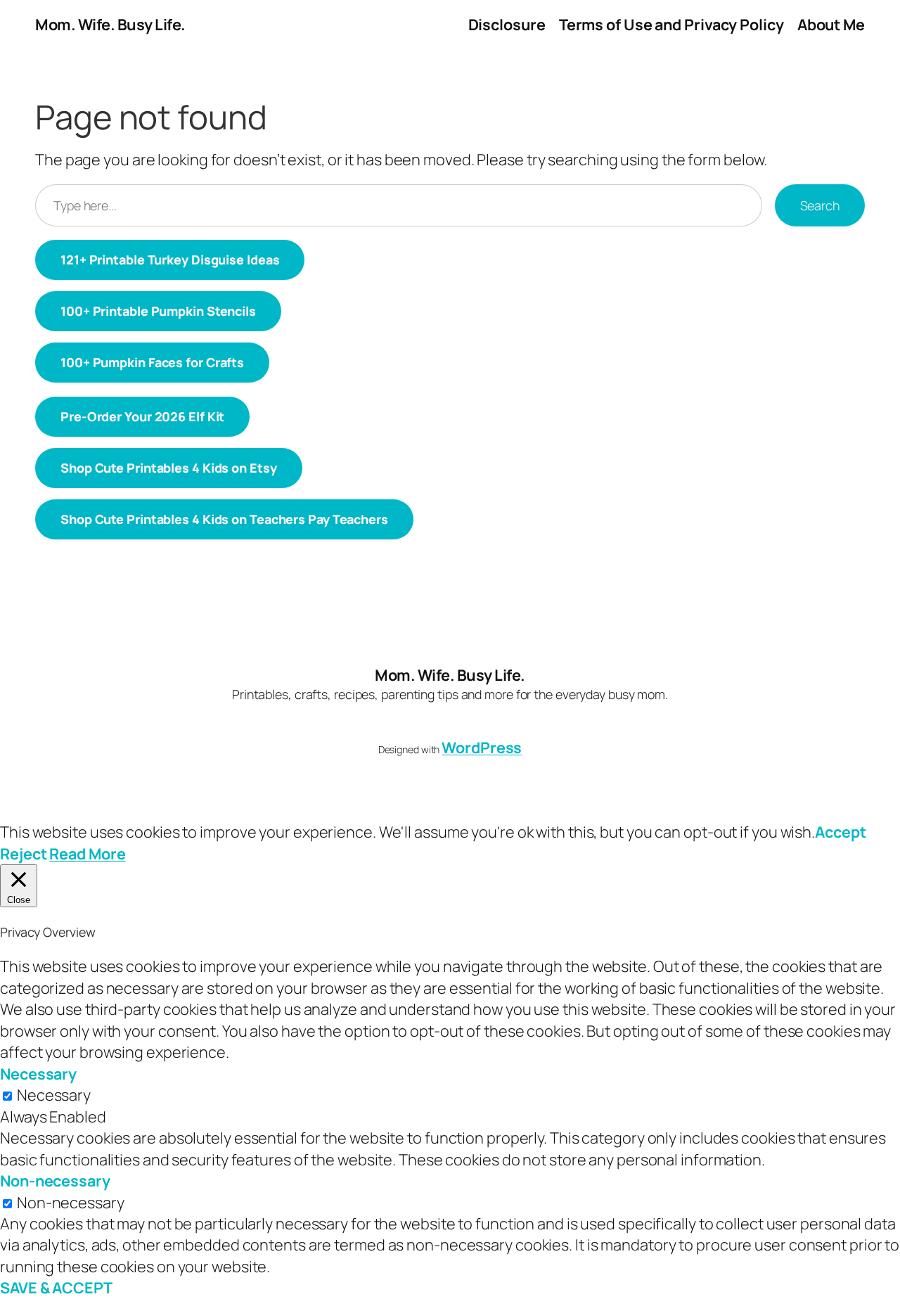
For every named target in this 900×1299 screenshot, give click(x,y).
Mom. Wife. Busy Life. (110, 24)
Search (820, 205)
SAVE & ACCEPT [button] (56, 1287)
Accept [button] (840, 831)
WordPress (482, 747)
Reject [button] (23, 853)
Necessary (54, 1095)
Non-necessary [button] (55, 1180)
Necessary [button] (38, 1073)
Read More (87, 853)
